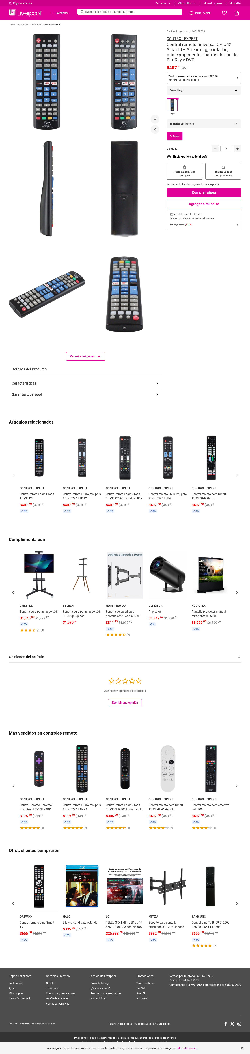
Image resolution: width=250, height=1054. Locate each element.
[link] (39, 473)
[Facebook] (225, 1024)
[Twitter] (232, 1024)
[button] (13, 475)
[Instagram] (239, 1024)
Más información (187, 1048)
